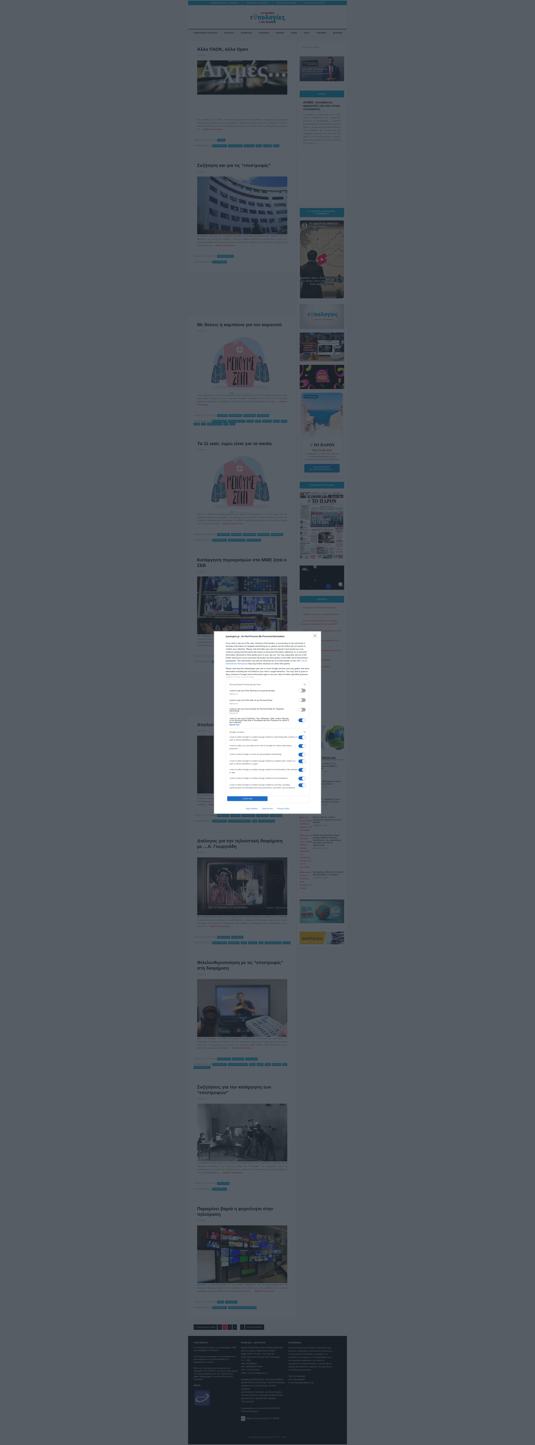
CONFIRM (247, 799)
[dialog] (267, 722)
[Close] (315, 636)
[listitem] (267, 684)
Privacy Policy (283, 808)
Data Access (267, 808)
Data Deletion (252, 808)
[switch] (302, 690)
